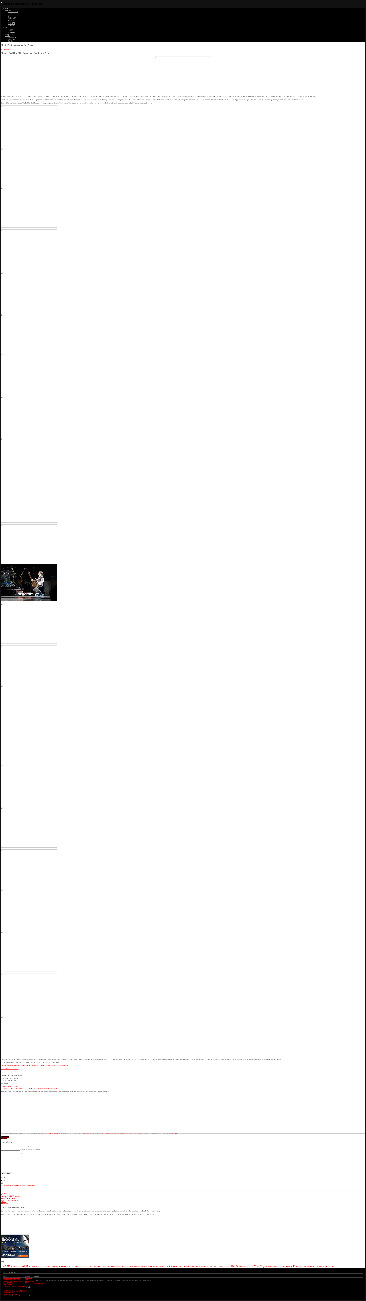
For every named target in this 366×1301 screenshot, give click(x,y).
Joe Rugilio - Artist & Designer (10, 1196)
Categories (8, 10)
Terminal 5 (311, 1266)
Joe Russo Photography (8, 1198)
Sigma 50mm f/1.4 (8, 1284)
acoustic (20, 1266)
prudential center (118, 1133)
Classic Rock (12, 20)
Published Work (9, 34)
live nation (193, 1266)
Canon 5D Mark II (6, 1087)
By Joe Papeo (5, 49)
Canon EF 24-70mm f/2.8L (27, 1088)
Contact (7, 27)
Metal (211, 1266)
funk (93, 1133)
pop (112, 1133)
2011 (3, 1266)
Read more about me (40, 1283)
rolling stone (139, 1133)
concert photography (82, 1266)
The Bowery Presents (7, 1195)
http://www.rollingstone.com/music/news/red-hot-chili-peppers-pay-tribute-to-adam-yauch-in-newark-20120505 (34, 1065)
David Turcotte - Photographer (10, 1200)
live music (97, 1133)
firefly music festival (135, 1266)
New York (245, 1266)
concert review (107, 1266)
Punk (291, 1266)
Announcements (13, 12)
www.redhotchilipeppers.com (9, 1069)
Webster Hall (319, 1266)
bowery (47, 1266)
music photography (226, 1266)
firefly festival (127, 1266)
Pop (9, 15)
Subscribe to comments (10, 1294)
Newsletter (11, 32)
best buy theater (41, 1266)
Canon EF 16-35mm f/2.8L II (11, 1278)
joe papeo (173, 1266)
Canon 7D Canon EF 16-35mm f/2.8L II (10, 1087)
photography (280, 1266)
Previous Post (5, 1137)
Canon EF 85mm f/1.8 (9, 1283)
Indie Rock (11, 24)
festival (120, 1266)
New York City (256, 1266)
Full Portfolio (12, 37)
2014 (16, 1266)
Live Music (11, 39)
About (10, 31)
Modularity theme (8, 1291)
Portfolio (7, 36)
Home (6, 8)
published (125, 1133)
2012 (70, 1133)
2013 (13, 1266)
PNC (284, 1266)
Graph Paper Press (21, 1291)
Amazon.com (5, 1203)
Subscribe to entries (8, 1292)
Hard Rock (11, 22)
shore (300, 1266)
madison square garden (203, 1266)
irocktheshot (166, 1266)
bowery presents (57, 1266)
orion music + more (272, 1266)
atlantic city (34, 1266)
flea (91, 1133)
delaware (114, 1266)
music (220, 1266)
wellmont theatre (328, 1266)
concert (87, 1133)
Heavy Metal (12, 17)
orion (266, 1266)
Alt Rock (11, 13)
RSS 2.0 (174, 1133)
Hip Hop (11, 25)
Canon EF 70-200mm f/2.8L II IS (47, 1088)
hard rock (144, 1266)
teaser (304, 1266)
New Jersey (104, 1133)
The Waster (4, 1193)
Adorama (3, 1202)
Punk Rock (11, 19)
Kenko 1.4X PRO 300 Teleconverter (14, 1286)
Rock (134, 1133)
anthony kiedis (81, 1133)
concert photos (96, 1266)
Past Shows (11, 41)
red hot (131, 1133)
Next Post (4, 1138)
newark (109, 1133)
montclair (215, 1266)
